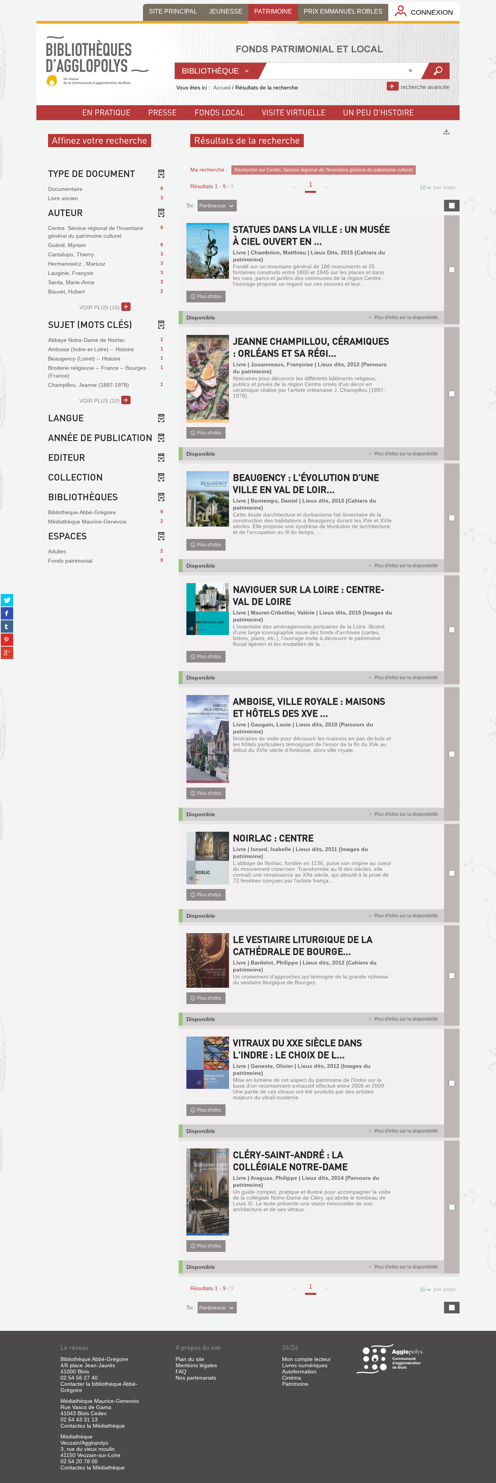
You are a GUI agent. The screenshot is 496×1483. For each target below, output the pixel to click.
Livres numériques (304, 1365)
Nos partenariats (196, 1378)
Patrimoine (295, 1384)
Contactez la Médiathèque (92, 1426)
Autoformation (299, 1371)
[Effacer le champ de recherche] (411, 71)
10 (423, 187)
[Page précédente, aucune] (295, 187)
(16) (100, 307)
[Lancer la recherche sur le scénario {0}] (435, 71)
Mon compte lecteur (306, 1359)
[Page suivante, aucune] (326, 187)
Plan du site (190, 1359)
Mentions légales (196, 1365)
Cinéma (291, 1378)
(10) (100, 401)
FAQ (181, 1371)
